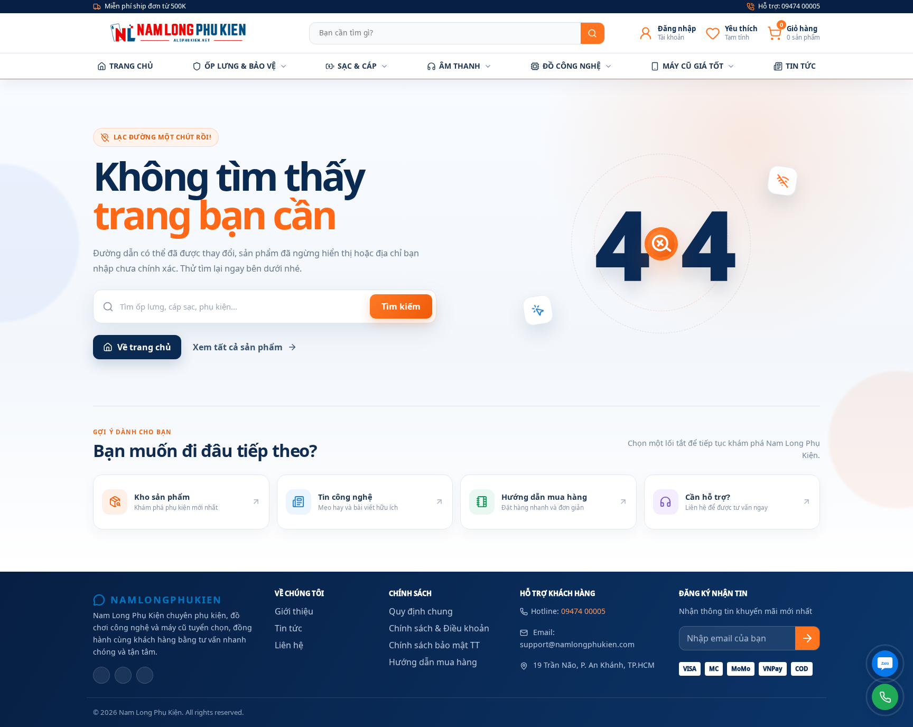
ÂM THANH (459, 66)
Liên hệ (289, 645)
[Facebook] (101, 675)
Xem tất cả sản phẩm (238, 347)
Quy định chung (421, 611)
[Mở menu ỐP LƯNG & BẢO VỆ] (283, 66)
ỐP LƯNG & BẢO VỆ (240, 66)
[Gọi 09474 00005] (885, 697)
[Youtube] (144, 675)
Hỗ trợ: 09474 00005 (789, 6)
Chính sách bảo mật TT (434, 645)
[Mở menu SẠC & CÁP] (384, 66)
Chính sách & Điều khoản (439, 628)
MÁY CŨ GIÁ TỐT (693, 66)
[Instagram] (123, 675)
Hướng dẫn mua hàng (433, 662)
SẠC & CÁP (357, 66)
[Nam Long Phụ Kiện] (180, 32)
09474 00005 (583, 611)
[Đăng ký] (807, 638)
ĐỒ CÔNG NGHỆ (572, 66)
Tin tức (288, 628)
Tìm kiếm (401, 306)
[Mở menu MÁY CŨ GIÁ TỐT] (731, 66)
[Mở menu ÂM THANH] (488, 66)
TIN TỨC (801, 66)
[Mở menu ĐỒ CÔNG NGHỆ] (608, 66)
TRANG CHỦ (131, 66)
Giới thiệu (294, 611)
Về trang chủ (144, 347)
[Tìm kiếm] (592, 33)
